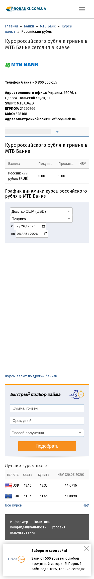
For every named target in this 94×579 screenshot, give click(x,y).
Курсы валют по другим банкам (31, 376)
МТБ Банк (48, 26)
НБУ (85, 505)
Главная (11, 26)
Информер (19, 522)
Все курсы (13, 505)
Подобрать (47, 446)
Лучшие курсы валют (27, 465)
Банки (29, 26)
